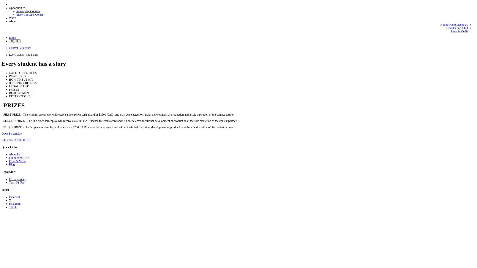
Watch (12, 18)
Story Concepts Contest (30, 14)
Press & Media (459, 31)
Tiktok (13, 207)
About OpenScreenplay (454, 24)
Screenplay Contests (28, 11)
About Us (14, 154)
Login (12, 37)
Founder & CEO (19, 157)
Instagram (14, 203)
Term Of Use (16, 182)
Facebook (14, 197)
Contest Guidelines (20, 48)
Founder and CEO (457, 28)
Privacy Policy (17, 179)
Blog (12, 164)
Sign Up (14, 41)
